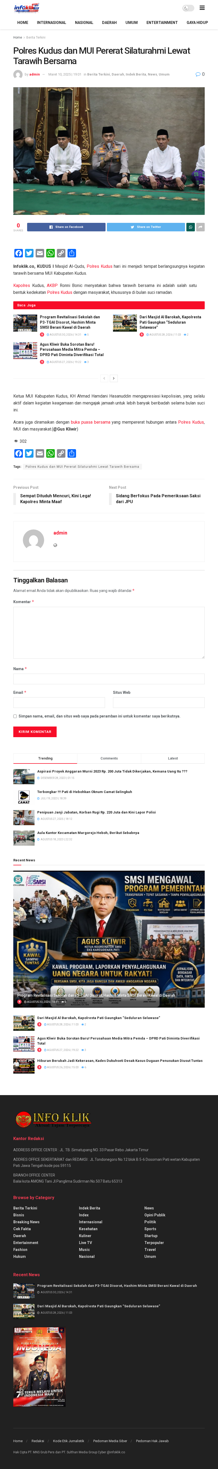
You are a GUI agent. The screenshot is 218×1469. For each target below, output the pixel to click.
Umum (164, 74)
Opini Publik (154, 1215)
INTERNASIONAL (51, 22)
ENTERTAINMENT (162, 22)
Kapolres (21, 285)
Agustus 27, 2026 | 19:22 (65, 362)
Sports (150, 1229)
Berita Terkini (35, 37)
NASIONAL (84, 22)
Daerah (118, 74)
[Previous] (104, 378)
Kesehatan (88, 1229)
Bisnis (18, 1215)
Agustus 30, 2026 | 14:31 (65, 334)
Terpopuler (154, 1243)
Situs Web (121, 692)
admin (34, 74)
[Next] (114, 378)
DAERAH (109, 22)
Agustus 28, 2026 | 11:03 (165, 334)
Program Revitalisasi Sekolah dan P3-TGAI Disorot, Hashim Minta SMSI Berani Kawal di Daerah (70, 322)
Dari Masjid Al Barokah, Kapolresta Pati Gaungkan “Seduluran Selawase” (170, 322)
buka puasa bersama (90, 422)
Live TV (85, 1243)
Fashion (20, 1249)
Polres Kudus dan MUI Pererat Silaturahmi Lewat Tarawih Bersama (82, 467)
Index (84, 1215)
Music (84, 1249)
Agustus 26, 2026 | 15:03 (63, 1067)
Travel (150, 1249)
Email (20, 692)
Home (17, 37)
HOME (22, 22)
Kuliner (85, 1236)
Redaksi (38, 1441)
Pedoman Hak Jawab (152, 1441)
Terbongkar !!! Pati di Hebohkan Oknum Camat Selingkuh (84, 792)
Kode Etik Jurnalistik (68, 1441)
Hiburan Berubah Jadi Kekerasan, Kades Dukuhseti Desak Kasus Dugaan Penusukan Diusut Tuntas (120, 1061)
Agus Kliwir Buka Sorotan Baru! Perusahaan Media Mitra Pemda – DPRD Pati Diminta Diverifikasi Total (72, 349)
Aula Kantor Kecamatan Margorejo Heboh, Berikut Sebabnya (88, 833)
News (152, 74)
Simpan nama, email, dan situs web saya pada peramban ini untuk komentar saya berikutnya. (100, 716)
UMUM (131, 22)
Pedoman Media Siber (110, 1441)
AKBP (52, 285)
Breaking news (26, 1222)
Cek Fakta (22, 1229)
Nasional (87, 1256)
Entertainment (25, 1243)
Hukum (19, 1256)
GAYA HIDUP (197, 22)
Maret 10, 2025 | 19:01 (64, 74)
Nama (20, 668)
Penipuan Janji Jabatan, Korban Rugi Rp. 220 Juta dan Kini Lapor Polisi (96, 812)
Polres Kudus (99, 266)
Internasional (90, 1222)
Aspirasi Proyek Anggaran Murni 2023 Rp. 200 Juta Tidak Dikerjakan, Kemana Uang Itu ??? (112, 771)
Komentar (23, 601)
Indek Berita (136, 74)
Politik (150, 1222)
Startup (150, 1236)
